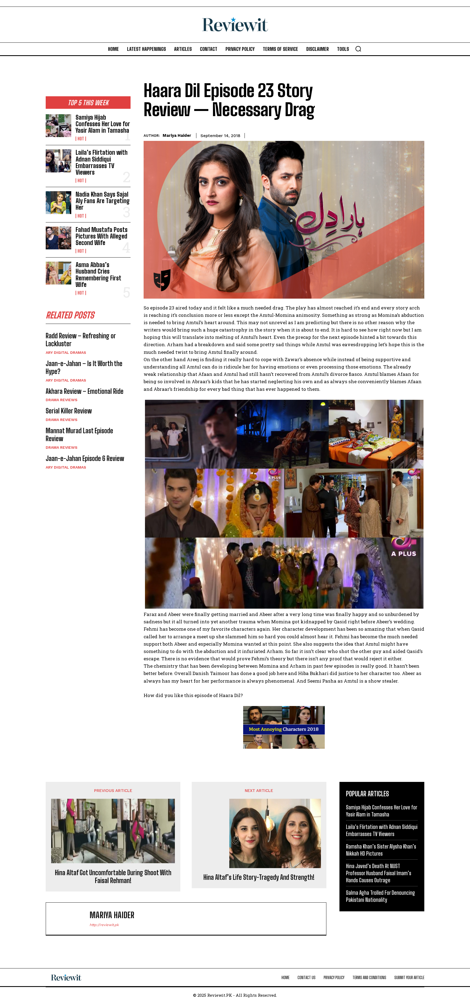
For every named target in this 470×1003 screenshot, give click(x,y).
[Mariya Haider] (70, 918)
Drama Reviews (62, 400)
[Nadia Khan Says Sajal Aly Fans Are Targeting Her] (58, 202)
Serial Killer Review (69, 411)
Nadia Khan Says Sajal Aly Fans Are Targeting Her (103, 201)
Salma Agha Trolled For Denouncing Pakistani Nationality (380, 896)
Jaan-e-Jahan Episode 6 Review (85, 458)
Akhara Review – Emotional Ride (84, 391)
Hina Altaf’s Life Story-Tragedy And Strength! (258, 877)
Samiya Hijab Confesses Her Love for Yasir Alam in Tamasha (103, 124)
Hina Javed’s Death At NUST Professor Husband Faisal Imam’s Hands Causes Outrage (378, 873)
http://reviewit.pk (104, 925)
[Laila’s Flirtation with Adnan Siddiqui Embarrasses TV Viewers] (58, 160)
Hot (81, 139)
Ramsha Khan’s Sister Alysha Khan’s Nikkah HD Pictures (381, 850)
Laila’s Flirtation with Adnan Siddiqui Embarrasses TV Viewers (102, 162)
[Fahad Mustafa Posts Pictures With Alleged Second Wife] (58, 238)
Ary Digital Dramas (66, 352)
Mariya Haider (177, 135)
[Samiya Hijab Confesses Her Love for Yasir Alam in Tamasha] (58, 125)
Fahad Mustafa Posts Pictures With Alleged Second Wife (102, 236)
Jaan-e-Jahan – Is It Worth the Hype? (84, 367)
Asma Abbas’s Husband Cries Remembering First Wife (98, 274)
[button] (358, 48)
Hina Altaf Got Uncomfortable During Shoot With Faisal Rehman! (113, 876)
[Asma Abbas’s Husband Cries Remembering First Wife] (58, 273)
